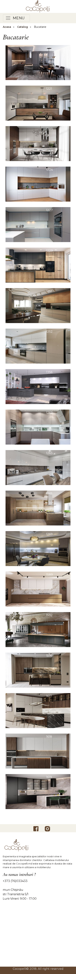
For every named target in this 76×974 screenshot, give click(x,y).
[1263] (38, 467)
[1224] (38, 184)
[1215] (38, 62)
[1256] (38, 386)
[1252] (38, 346)
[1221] (38, 103)
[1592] (38, 629)
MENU (18, 18)
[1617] (38, 710)
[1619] (38, 791)
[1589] (38, 589)
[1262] (38, 427)
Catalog (22, 27)
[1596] (38, 670)
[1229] (38, 265)
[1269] (38, 548)
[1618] (38, 751)
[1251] (38, 305)
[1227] (38, 224)
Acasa (7, 27)
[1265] (38, 508)
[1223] (38, 143)
